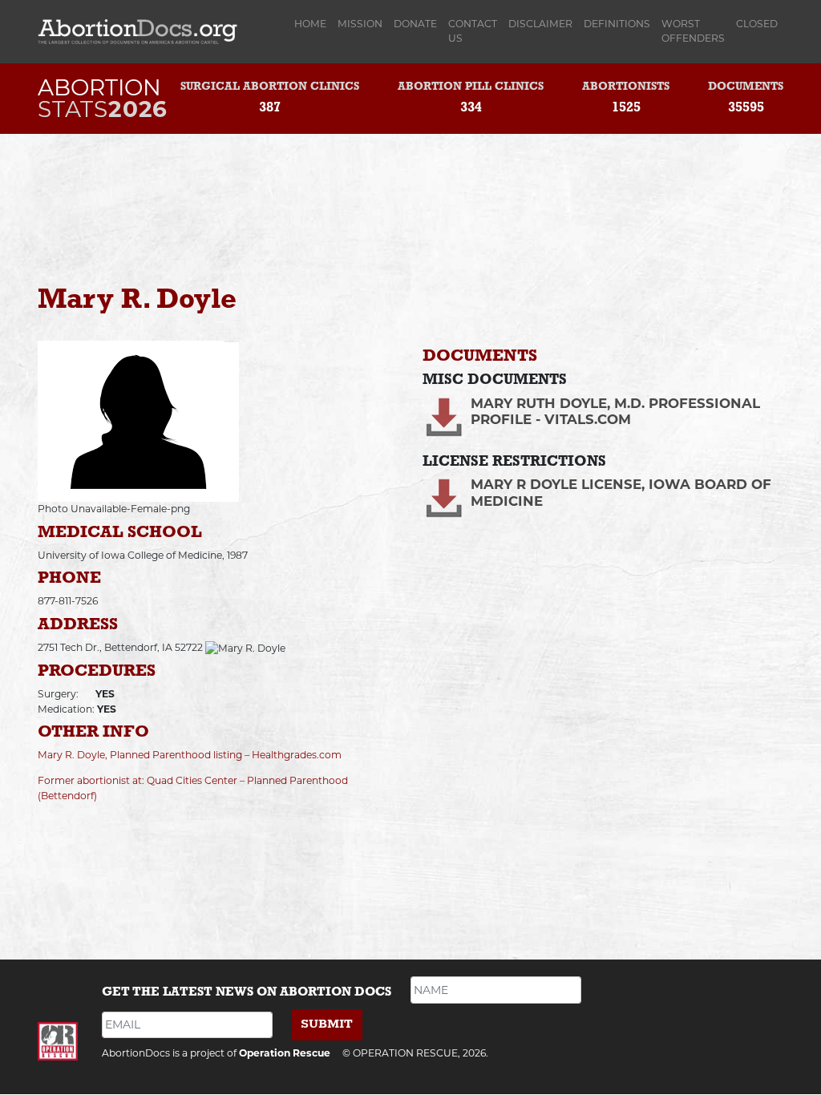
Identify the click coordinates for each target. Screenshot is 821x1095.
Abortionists (625, 87)
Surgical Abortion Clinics (269, 87)
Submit (327, 1024)
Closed (757, 24)
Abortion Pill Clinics (471, 87)
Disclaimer (540, 24)
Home (313, 24)
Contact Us (472, 31)
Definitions (617, 24)
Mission (360, 24)
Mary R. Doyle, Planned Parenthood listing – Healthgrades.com (190, 755)
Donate (415, 24)
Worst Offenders (693, 31)
